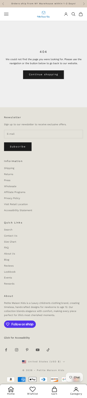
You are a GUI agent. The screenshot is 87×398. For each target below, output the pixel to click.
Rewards (9, 283)
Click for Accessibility (17, 337)
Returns (8, 174)
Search (8, 229)
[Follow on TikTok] (48, 350)
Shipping (9, 168)
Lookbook (10, 271)
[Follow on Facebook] (6, 350)
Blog (6, 259)
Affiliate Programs (14, 192)
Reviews (9, 265)
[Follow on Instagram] (17, 350)
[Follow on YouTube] (38, 350)
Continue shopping (43, 74)
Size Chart (10, 241)
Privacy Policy (12, 198)
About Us (9, 253)
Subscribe (18, 146)
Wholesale (10, 186)
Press (7, 180)
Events (8, 277)
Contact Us (10, 235)
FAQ (6, 247)
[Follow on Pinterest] (27, 350)
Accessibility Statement (18, 210)
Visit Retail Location (16, 204)
